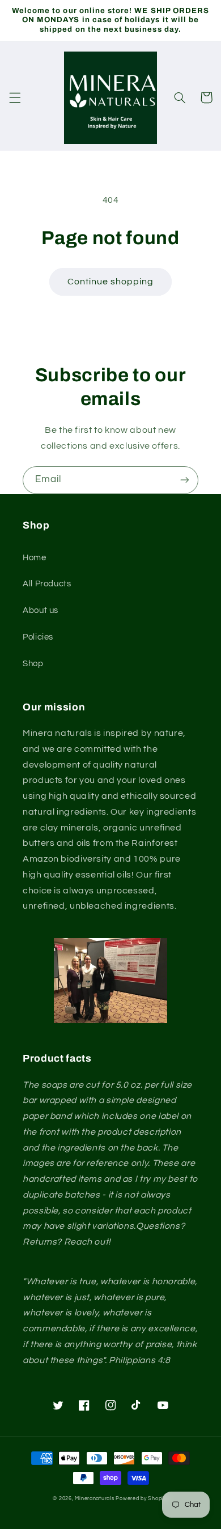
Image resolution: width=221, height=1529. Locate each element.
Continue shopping (110, 281)
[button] (15, 97)
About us (40, 610)
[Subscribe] (185, 480)
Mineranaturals (94, 1498)
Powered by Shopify (142, 1498)
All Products (47, 584)
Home (34, 557)
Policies (38, 637)
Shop (33, 663)
